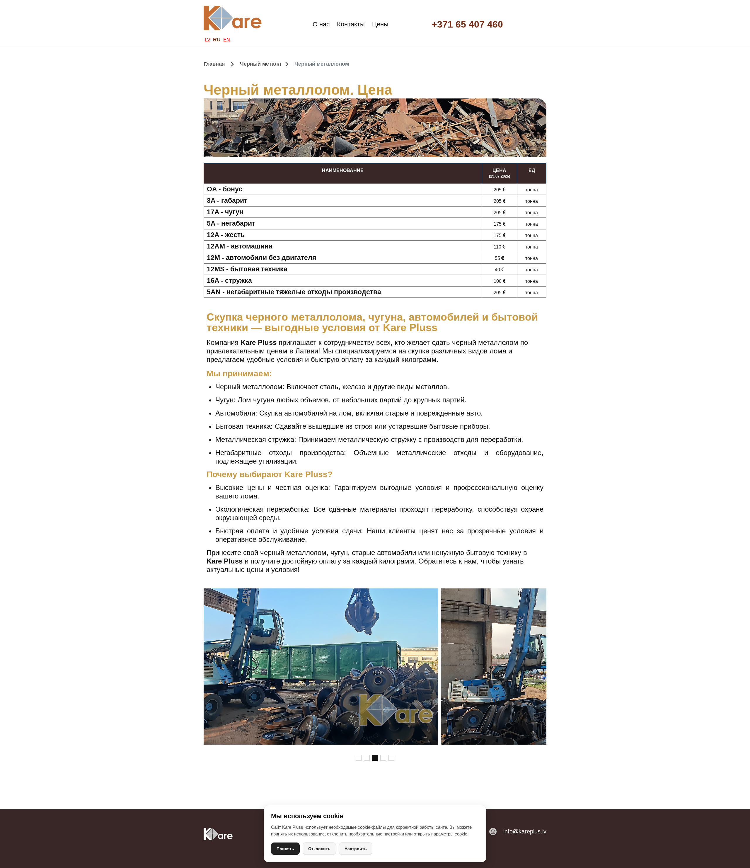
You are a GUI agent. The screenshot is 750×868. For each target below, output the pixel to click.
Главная (214, 64)
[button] (359, 758)
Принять (285, 848)
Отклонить (319, 848)
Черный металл (260, 64)
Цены (380, 24)
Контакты (351, 24)
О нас (321, 24)
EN (226, 39)
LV (207, 39)
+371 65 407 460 (467, 24)
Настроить (356, 848)
